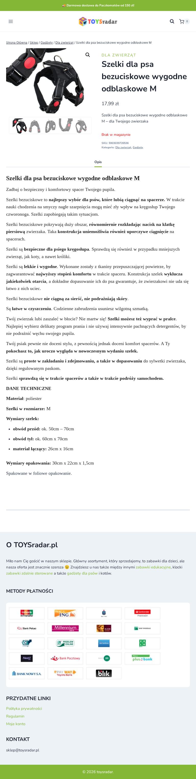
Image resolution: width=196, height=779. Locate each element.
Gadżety (138, 147)
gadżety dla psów (82, 573)
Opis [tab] (98, 162)
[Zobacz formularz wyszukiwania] (172, 21)
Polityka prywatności (24, 708)
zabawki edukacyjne (153, 567)
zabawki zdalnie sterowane (29, 573)
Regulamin (15, 716)
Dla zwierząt (119, 55)
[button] (87, 54)
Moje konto (15, 723)
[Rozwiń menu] (11, 22)
